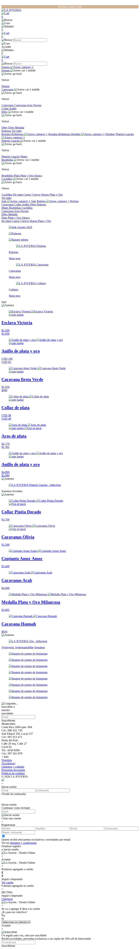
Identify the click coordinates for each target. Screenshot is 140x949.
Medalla (19, 127)
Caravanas (7, 89)
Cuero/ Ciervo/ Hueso (37, 194)
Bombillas (7, 159)
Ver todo (17, 130)
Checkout (7, 898)
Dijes (4, 111)
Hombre (76, 134)
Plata (17, 175)
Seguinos (39, 647)
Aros (30, 105)
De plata (18, 194)
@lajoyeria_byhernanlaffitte (17, 647)
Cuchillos (6, 178)
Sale (4, 201)
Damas (5, 67)
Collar (5, 108)
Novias (37, 105)
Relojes (41, 201)
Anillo (12, 108)
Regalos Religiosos (12, 134)
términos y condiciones (23, 842)
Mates (23, 156)
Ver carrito (7, 882)
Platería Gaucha (10, 140)
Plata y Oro (27, 175)
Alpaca (38, 175)
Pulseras (6, 130)
